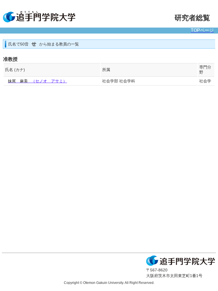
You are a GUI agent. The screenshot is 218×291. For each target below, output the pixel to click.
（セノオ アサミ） (37, 81)
